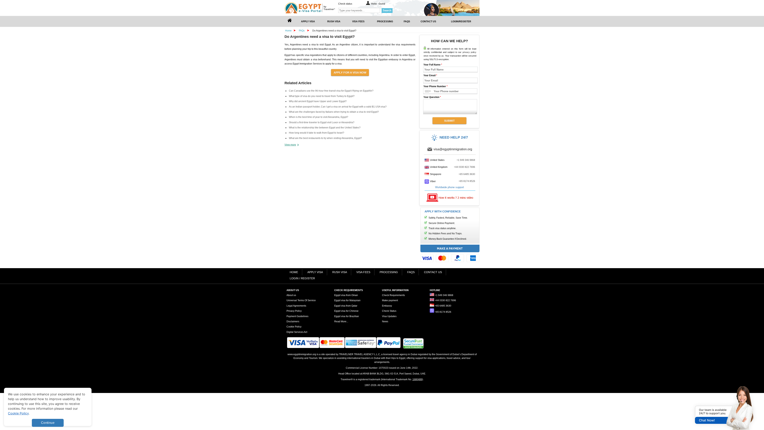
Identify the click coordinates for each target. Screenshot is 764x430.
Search (387, 10)
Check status (345, 3)
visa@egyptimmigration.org (453, 149)
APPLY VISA (315, 272)
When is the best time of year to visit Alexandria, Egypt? (318, 117)
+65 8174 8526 (467, 181)
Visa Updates (389, 316)
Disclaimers (292, 321)
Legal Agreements (296, 305)
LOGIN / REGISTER (302, 278)
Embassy (387, 305)
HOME (294, 272)
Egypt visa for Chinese (346, 311)
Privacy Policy (294, 311)
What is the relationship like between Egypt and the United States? (325, 127)
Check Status (389, 311)
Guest (382, 3)
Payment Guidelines (297, 316)
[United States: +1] (426, 91)
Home (288, 30)
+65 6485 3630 (467, 174)
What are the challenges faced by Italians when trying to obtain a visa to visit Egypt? (334, 111)
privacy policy (469, 52)
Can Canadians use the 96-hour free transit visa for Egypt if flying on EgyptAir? (331, 90)
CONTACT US (433, 272)
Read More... (341, 321)
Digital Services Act (296, 332)
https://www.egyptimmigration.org (317, 7)
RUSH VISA (339, 272)
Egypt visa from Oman (346, 295)
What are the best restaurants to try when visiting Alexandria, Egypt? (325, 138)
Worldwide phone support (449, 187)
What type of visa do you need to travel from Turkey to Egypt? (322, 96)
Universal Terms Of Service (301, 300)
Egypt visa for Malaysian (347, 300)
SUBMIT (449, 120)
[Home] (290, 21)
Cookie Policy (293, 326)
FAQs (302, 30)
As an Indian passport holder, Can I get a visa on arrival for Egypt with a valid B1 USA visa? (338, 106)
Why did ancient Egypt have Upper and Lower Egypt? (318, 101)
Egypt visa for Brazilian (346, 316)
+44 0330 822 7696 (464, 167)
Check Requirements (393, 295)
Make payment (390, 300)
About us (291, 295)
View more (290, 144)
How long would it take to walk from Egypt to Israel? (316, 132)
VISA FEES (363, 272)
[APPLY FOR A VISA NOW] (350, 72)
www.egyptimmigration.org (301, 354)
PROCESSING (389, 272)
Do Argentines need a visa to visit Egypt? (334, 30)
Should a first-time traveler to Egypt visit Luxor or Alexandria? (321, 122)
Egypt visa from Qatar (345, 305)
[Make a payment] (449, 254)
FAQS (411, 272)
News (385, 321)
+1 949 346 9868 (466, 160)
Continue (48, 422)
